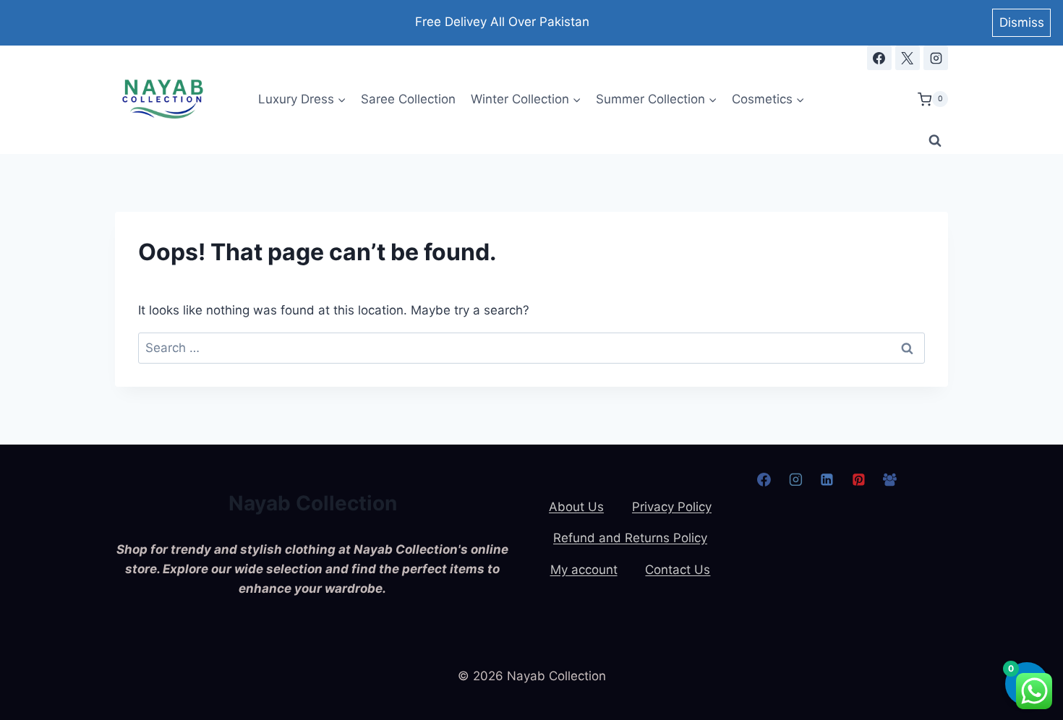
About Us (576, 507)
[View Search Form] (935, 141)
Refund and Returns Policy (630, 538)
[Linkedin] (827, 480)
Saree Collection (408, 99)
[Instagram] (935, 58)
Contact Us (677, 569)
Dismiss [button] (1021, 22)
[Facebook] (879, 58)
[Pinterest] (858, 480)
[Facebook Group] (890, 480)
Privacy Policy (672, 507)
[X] (907, 58)
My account (584, 569)
